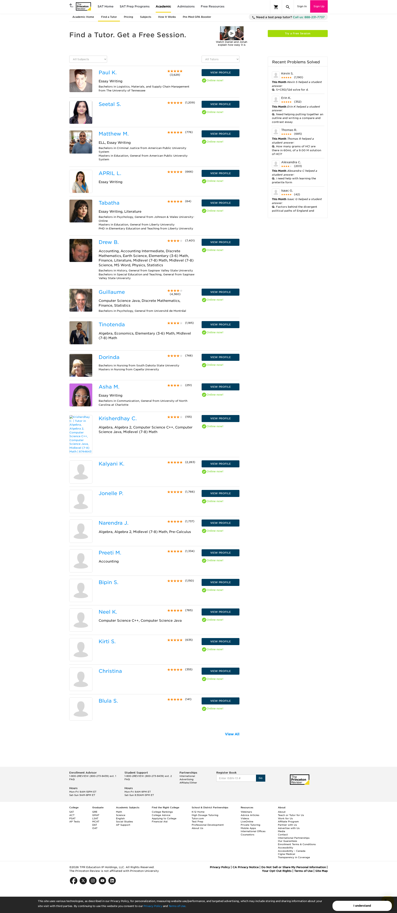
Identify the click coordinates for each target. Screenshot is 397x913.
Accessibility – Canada (291, 850)
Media (281, 831)
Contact (283, 834)
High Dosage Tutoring (205, 815)
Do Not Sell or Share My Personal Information (293, 867)
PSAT (72, 818)
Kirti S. (107, 641)
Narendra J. (113, 523)
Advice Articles (250, 815)
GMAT (95, 815)
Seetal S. (110, 104)
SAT (71, 811)
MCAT (95, 821)
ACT (71, 815)
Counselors (247, 834)
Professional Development (208, 824)
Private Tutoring (250, 824)
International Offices (253, 831)
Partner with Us (287, 824)
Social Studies (124, 821)
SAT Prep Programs (134, 6)
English (120, 818)
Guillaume (112, 292)
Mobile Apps (248, 828)
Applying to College (164, 818)
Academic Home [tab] (83, 16)
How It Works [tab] (167, 16)
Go (261, 778)
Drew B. (109, 242)
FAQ (72, 779)
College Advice (161, 815)
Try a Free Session (297, 33)
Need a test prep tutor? (290, 17)
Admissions (186, 6)
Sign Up (318, 6)
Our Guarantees (287, 841)
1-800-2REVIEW (92, 776)
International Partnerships (294, 837)
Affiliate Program (288, 821)
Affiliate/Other (188, 782)
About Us (197, 828)
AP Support (123, 824)
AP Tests (74, 821)
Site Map (321, 870)
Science (120, 815)
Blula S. (108, 701)
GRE (94, 811)
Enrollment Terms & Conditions (297, 844)
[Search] (288, 7)
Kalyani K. (111, 464)
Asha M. (109, 387)
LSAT (95, 818)
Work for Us (285, 818)
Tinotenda (112, 325)
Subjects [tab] (145, 16)
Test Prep (197, 821)
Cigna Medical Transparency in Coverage (294, 856)
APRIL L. (110, 173)
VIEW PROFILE (220, 72)
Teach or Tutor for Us (291, 815)
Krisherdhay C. (118, 418)
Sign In (302, 6)
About (282, 811)
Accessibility (285, 847)
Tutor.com (198, 818)
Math (119, 811)
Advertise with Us (289, 828)
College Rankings (162, 811)
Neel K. (108, 612)
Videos (245, 818)
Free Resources (212, 6)
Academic (163, 6)
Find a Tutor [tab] (109, 16)
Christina (110, 671)
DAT (94, 824)
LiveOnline (247, 821)
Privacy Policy (152, 906)
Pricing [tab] (128, 16)
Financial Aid (159, 821)
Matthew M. (114, 134)
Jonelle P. (111, 493)
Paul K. (108, 73)
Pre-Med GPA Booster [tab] (197, 16)
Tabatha (109, 203)
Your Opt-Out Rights (277, 870)
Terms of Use (177, 906)
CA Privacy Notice (246, 867)
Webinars (246, 811)
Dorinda (109, 357)
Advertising (186, 779)
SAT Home (106, 6)
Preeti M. (110, 553)
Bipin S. (108, 582)
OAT (94, 828)
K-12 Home (198, 811)
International (187, 776)
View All (232, 734)
